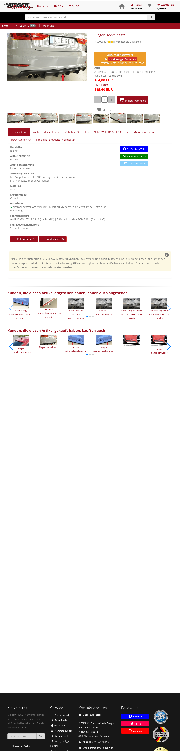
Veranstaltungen (63, 730)
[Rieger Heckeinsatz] (47, 57)
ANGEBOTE (25, 25)
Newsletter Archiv (21, 746)
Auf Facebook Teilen (136, 149)
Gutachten (60, 725)
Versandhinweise (147, 132)
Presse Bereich (62, 715)
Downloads (60, 720)
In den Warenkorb (135, 100)
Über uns (48, 25)
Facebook (137, 716)
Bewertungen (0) (21, 139)
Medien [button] (42, 6)
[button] (87, 316)
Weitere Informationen (46, 132)
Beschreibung (19, 132)
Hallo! (137, 6)
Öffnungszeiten (62, 736)
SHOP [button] (75, 6)
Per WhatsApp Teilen (136, 156)
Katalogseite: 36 (26, 239)
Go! (41, 736)
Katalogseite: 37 (54, 239)
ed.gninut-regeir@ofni (101, 747)
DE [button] (59, 6)
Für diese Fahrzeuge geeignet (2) (55, 139)
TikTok (137, 724)
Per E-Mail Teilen (136, 163)
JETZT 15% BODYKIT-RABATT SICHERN (106, 132)
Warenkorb (166, 6)
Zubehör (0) (72, 132)
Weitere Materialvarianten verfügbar (122, 59)
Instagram (137, 731)
